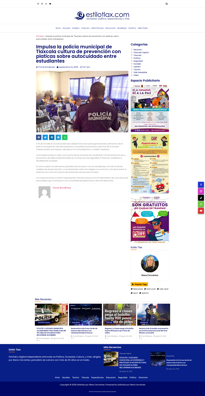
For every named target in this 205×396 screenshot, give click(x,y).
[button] (38, 137)
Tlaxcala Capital (44, 322)
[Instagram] (42, 4)
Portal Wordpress (44, 338)
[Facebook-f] (38, 4)
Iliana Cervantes (149, 275)
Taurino (75, 28)
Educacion (110, 28)
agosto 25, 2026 (58, 338)
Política (132, 28)
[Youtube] (50, 4)
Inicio (58, 28)
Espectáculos (97, 28)
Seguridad (122, 28)
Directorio (143, 28)
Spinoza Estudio (111, 391)
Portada (39, 36)
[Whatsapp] (46, 4)
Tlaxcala (85, 28)
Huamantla (76, 322)
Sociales (66, 28)
